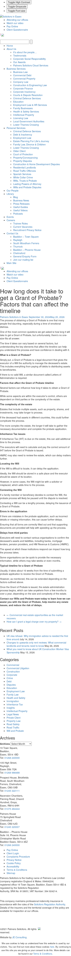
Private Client (13, 717)
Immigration (13, 701)
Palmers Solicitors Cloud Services (30, 65)
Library (10, 193)
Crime (10, 678)
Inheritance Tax (15, 704)
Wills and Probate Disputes (27, 187)
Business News (21, 200)
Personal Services (16, 128)
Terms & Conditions (17, 869)
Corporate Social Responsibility (29, 58)
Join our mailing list (23, 259)
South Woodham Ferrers (26, 243)
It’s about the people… (25, 52)
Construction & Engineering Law (30, 85)
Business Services (16, 68)
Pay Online (12, 26)
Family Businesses (23, 108)
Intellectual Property (23, 114)
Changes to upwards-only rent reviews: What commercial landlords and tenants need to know (36, 644)
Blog (15, 197)
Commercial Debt (22, 75)
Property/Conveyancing (25, 157)
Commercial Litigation (18, 668)
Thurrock (18, 246)
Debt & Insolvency (22, 134)
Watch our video (15, 23)
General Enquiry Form (24, 256)
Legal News (13, 714)
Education (18, 101)
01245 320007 (12, 827)
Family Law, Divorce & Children (29, 144)
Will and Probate (15, 730)
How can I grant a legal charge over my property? (34, 621)
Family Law (12, 694)
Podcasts (18, 213)
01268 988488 (12, 772)
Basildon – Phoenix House (27, 249)
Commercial (13, 665)
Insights (11, 707)
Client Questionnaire (17, 29)
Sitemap (11, 873)
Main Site (11, 263)
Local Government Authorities (28, 121)
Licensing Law (20, 118)
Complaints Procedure (18, 856)
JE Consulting (19, 937)
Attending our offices (17, 19)
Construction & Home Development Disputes (36, 164)
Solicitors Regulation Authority (49, 904)
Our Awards (19, 62)
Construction (13, 671)
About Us (11, 49)
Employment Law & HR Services (30, 105)
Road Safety (13, 724)
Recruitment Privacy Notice (27, 230)
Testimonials (19, 55)
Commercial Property (24, 78)
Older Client (19, 151)
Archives (5, 743)
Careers (11, 220)
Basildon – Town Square (26, 236)
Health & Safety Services (26, 111)
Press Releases (21, 203)
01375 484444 (12, 808)
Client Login (13, 853)
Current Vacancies (22, 226)
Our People (12, 190)
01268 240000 (12, 757)
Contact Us (12, 233)
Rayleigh (17, 240)
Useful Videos (20, 210)
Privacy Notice (14, 859)
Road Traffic (13, 727)
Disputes (11, 684)
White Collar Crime (23, 177)
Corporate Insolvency (24, 91)
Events (10, 217)
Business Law (20, 72)
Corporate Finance (23, 88)
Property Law (13, 721)
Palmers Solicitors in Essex (14, 317)
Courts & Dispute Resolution (28, 95)
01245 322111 (12, 790)
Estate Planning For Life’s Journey (31, 141)
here (52, 946)
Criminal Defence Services (27, 98)
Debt (9, 681)
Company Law (20, 81)
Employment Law (22, 137)
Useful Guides (20, 207)
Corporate (12, 674)
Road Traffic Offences (24, 170)
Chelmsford (19, 253)
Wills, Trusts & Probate (25, 180)
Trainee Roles (20, 223)
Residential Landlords (24, 167)
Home (10, 45)
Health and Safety (16, 697)
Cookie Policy (14, 863)
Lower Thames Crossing (26, 124)
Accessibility (13, 866)
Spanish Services (22, 174)
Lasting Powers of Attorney (27, 184)
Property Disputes (22, 161)
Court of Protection (23, 154)
